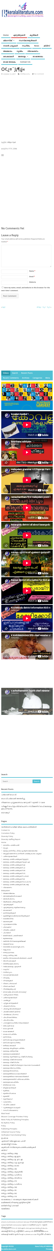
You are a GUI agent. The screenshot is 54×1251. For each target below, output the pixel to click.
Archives (25, 378)
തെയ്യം (39, 1231)
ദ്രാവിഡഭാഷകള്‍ (9, 961)
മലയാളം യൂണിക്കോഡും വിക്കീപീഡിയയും (18, 1057)
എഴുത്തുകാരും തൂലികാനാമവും (14, 907)
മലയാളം (22, 56)
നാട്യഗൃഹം (7, 972)
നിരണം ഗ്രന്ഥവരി (10, 983)
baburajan (27, 1222)
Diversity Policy (7, 836)
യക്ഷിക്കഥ (5, 1208)
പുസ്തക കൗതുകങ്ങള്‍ (10, 1003)
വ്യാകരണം (32, 51)
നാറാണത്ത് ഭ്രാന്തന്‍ (10, 975)
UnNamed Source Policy (10, 1132)
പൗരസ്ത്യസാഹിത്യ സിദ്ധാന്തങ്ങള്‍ (16, 1023)
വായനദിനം (7, 1102)
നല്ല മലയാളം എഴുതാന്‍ (12, 966)
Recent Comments (11, 378)
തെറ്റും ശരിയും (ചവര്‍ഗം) (11, 1175)
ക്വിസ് (47, 45)
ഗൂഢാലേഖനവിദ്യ (10, 924)
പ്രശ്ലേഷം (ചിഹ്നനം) (10, 1014)
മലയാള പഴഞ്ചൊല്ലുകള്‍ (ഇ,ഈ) (15, 859)
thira (13, 1228)
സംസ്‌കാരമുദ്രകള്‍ (28, 40)
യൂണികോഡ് (7, 1099)
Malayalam (5, 890)
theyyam (6, 1227)
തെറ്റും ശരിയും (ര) (8, 1190)
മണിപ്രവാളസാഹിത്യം (11, 1043)
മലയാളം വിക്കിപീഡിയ (11, 1062)
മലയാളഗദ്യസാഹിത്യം (12, 1068)
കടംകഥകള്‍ (8, 56)
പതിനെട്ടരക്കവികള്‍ (10, 856)
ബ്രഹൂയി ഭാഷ (8, 1026)
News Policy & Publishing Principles (15, 1119)
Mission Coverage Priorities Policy (14, 1116)
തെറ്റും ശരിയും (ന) (9, 1181)
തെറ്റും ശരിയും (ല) (9, 1193)
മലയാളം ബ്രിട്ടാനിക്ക (10, 1051)
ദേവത (46, 1231)
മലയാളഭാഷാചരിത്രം (11, 1082)
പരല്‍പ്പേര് (6, 1000)
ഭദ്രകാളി (4, 1234)
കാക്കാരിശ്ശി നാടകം (9, 1144)
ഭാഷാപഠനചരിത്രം (10, 1034)
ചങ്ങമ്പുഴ (27, 1231)
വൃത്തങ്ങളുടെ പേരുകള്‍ (11, 1107)
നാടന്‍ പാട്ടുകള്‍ (10, 45)
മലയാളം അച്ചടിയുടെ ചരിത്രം (14, 1048)
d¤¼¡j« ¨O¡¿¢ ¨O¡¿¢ (43, 307)
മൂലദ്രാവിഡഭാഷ (9, 1093)
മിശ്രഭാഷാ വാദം (9, 1085)
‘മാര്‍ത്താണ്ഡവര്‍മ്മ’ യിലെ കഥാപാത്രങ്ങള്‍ (18, 827)
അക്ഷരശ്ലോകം (9, 893)
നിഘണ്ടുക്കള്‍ (8, 981)
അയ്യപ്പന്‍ (38, 1228)
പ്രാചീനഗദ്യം (8, 1020)
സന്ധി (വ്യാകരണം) (10, 1110)
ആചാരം (44, 1228)
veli (16, 1228)
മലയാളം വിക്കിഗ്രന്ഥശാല (12, 1060)
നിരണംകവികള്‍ (9, 986)
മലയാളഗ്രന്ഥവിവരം (10, 1071)
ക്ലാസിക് (7, 40)
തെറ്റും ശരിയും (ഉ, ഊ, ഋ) (12, 1159)
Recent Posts (27, 373)
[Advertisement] (27, 106)
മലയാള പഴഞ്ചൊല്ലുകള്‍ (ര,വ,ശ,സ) (17, 882)
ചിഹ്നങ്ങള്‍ (7, 933)
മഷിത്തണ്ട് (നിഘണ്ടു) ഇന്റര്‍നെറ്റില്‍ (15, 1202)
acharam (3, 1222)
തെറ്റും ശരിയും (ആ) (9, 1153)
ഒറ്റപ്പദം (5, 848)
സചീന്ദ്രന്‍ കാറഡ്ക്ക (30, 1234)
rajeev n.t (25, 1225)
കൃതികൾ (34, 35)
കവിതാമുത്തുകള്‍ (9, 913)
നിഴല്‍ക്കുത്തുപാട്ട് (9, 989)
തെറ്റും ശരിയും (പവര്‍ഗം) (11, 1184)
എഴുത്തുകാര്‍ (19, 35)
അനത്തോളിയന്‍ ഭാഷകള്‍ (12, 896)
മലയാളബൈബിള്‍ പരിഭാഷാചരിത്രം (16, 1079)
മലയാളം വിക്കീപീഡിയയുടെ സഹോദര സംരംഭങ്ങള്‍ (21, 1065)
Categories (37, 378)
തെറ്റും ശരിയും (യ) (9, 1187)
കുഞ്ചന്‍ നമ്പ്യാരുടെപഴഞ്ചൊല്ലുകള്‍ (18, 1147)
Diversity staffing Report (10, 839)
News (36, 45)
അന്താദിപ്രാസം (9, 899)
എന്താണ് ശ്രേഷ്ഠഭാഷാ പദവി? (13, 1141)
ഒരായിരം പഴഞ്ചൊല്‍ (11, 845)
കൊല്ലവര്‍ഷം (8, 919)
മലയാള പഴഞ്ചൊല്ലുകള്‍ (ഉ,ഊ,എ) (16, 862)
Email (32, 276)
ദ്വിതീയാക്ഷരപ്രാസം (11, 964)
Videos (6, 373)
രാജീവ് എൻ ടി (14, 1234)
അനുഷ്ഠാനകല (30, 1228)
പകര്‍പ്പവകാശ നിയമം (10, 995)
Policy (3, 1126)
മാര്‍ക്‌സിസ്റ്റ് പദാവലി (9, 1205)
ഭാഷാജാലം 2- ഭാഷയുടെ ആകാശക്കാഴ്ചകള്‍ (19, 1199)
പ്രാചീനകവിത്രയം (10, 1017)
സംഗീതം (26, 45)
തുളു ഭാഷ (6, 950)
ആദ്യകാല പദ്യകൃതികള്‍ (12, 902)
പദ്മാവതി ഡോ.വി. (9, 794)
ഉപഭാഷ (4, 1138)
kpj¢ (4, 307)
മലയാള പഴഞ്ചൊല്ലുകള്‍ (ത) (14, 870)
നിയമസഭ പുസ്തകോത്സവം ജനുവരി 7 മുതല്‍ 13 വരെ (23, 802)
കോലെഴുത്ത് (7, 921)
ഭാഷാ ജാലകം (9, 62)
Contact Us (25, 62)
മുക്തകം (6, 1090)
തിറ (32, 1231)
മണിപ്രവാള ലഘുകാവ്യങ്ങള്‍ (14, 1040)
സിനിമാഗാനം (25, 74)
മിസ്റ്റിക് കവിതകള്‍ (9, 1088)
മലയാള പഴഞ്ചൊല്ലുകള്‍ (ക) (14, 865)
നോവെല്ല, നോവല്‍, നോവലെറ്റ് (14, 992)
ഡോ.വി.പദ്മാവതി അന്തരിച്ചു (13, 798)
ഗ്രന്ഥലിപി (7, 927)
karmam (9, 1225)
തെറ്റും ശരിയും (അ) (10, 955)
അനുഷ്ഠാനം (22, 1228)
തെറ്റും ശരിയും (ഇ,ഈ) (10, 1156)
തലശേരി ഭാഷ (8, 944)
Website (32, 282)
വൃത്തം (20, 51)
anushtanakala (11, 1222)
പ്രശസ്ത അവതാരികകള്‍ (12, 1009)
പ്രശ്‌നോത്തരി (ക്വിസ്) (11, 1012)
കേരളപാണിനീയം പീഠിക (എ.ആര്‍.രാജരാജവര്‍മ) (20, 851)
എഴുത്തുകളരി (8, 904)
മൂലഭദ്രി (6, 1096)
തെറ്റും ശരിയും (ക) (9, 1169)
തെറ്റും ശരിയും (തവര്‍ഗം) (11, 1178)
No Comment (39, 74)
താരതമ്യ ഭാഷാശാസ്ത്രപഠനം (13, 947)
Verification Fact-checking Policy (13, 1135)
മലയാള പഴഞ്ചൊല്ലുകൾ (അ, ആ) (16, 884)
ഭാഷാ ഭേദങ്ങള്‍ (8, 1031)
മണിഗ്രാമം (7, 1037)
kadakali (3, 1225)
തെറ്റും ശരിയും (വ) (9, 1196)
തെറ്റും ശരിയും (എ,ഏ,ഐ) (12, 1162)
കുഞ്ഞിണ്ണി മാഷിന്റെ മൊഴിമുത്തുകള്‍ (16, 916)
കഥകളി (4, 1231)
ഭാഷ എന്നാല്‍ (8, 1028)
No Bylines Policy (8, 1123)
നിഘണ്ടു (6, 978)
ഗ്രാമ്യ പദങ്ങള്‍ (9, 930)
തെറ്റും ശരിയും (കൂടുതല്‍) (12, 1172)
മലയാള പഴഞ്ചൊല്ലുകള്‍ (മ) (14, 879)
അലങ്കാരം (7, 51)
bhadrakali (34, 1222)
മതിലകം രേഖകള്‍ (9, 1045)
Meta (47, 378)
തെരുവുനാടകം (8, 952)
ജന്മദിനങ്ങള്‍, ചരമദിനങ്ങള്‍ (13, 936)
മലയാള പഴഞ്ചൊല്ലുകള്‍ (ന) (14, 873)
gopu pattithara (45, 1221)
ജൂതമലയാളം (8, 938)
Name (32, 271)
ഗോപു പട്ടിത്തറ (16, 1230)
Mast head (5, 1113)
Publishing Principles (9, 1129)
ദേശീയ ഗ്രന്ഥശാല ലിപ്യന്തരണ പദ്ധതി (17, 958)
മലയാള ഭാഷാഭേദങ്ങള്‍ (11, 1054)
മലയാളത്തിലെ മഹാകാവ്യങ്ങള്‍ (14, 1074)
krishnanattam (17, 1225)
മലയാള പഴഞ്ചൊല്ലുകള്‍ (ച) (14, 868)
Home (6, 35)
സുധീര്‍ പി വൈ (44, 1234)
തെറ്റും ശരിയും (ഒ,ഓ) (10, 1165)
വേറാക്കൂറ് (5, 812)
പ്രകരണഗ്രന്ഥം (9, 1006)
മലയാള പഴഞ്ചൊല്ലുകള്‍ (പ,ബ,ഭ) (16, 876)
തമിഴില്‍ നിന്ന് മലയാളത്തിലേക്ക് (14, 941)
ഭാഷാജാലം (38, 56)
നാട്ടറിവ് (6, 969)
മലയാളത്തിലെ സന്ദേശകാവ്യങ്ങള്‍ (16, 1076)
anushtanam (19, 1222)
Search (15, 373)
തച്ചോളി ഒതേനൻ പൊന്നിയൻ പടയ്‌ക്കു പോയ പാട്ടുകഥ (22, 853)
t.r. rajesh (43, 1225)
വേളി (21, 1234)
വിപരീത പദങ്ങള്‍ (9, 1105)
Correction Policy (8, 833)
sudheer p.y (34, 1225)
